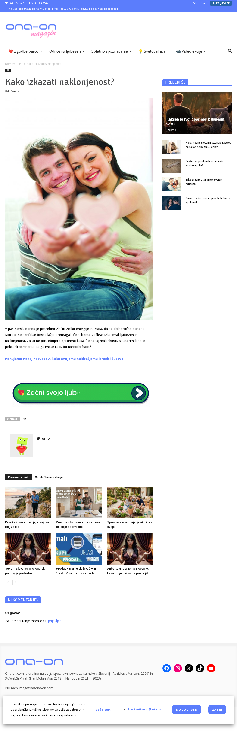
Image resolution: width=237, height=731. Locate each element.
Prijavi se (223, 3)
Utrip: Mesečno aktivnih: (28, 3)
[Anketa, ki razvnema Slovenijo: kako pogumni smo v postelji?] (130, 549)
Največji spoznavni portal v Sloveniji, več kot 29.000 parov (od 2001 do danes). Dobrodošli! (63, 8)
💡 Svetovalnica (151, 51)
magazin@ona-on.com (36, 688)
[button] (230, 51)
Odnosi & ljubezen (65, 51)
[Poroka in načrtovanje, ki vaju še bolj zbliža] (28, 502)
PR (7, 70)
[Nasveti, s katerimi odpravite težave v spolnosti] (171, 203)
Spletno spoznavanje (109, 51)
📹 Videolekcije (189, 51)
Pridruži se (199, 3)
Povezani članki (18, 477)
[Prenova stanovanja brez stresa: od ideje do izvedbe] (79, 502)
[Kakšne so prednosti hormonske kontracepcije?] (171, 166)
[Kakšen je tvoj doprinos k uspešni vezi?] (197, 113)
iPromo (14, 91)
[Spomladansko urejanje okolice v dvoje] (130, 502)
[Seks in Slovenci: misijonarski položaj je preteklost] (28, 549)
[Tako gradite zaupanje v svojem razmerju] (171, 184)
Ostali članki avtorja (49, 477)
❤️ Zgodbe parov (24, 51)
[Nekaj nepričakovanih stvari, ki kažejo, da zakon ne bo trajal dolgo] (171, 147)
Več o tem (103, 709)
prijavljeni (55, 621)
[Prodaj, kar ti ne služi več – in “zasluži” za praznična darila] (79, 549)
